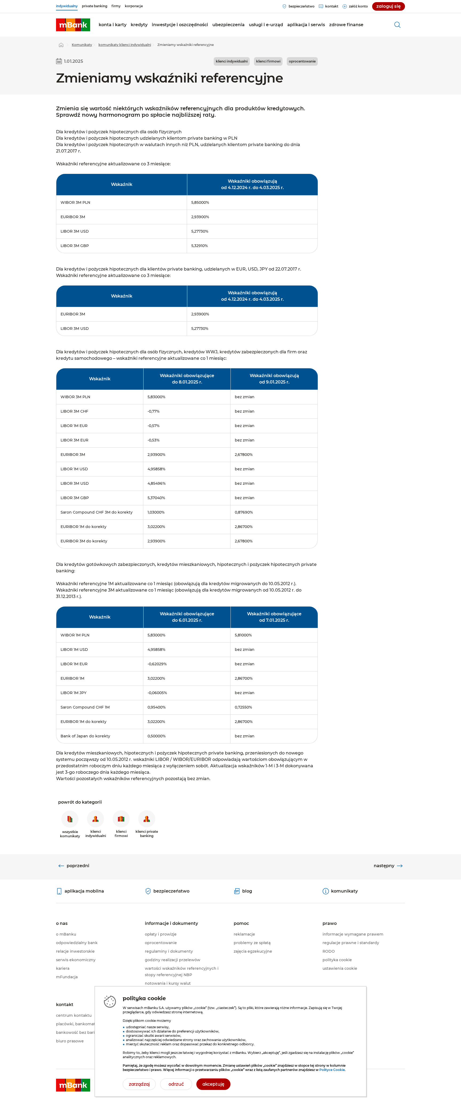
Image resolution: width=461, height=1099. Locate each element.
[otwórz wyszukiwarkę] (397, 24)
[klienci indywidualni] (73, 24)
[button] (112, 24)
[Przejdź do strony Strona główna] (61, 45)
